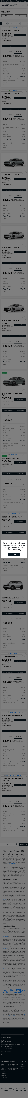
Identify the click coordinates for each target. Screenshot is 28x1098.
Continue (14, 554)
